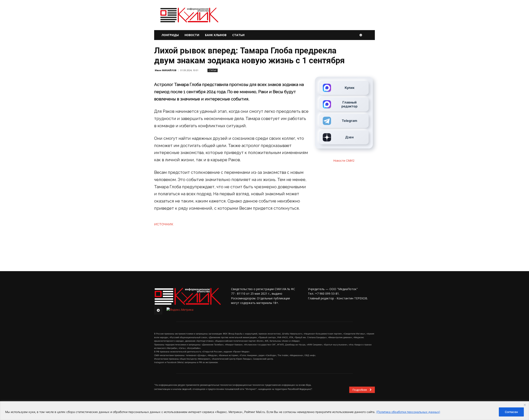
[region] (264, 410)
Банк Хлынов (215, 35)
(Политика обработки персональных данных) (408, 412)
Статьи (238, 35)
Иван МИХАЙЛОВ (165, 70)
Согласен (511, 412)
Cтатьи (212, 70)
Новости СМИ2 (343, 160)
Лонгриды (170, 35)
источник (163, 223)
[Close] (524, 404)
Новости (192, 35)
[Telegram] (361, 35)
